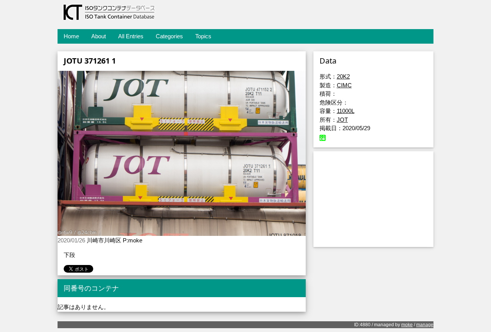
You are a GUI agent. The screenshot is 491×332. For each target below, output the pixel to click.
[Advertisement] (373, 199)
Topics (203, 36)
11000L (345, 111)
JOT (342, 119)
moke (407, 324)
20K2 (343, 76)
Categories (169, 36)
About (98, 36)
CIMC (344, 85)
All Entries (130, 36)
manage (424, 324)
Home (71, 36)
